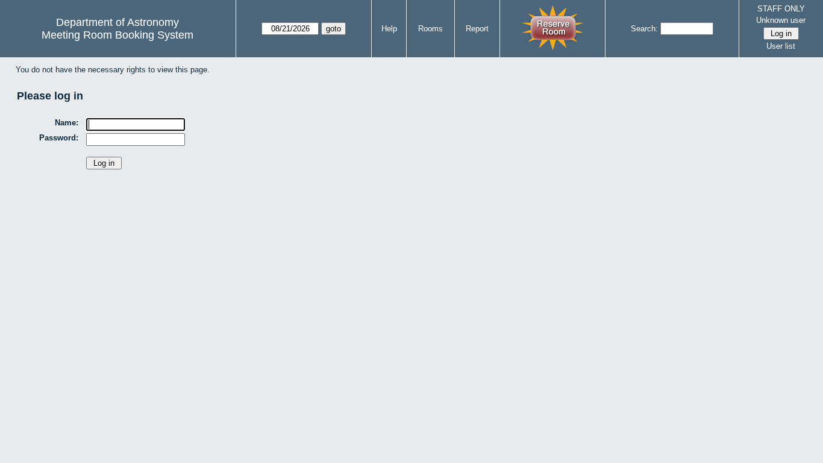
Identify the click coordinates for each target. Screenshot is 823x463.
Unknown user (781, 20)
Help (389, 28)
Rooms (430, 28)
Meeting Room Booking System (117, 35)
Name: (66, 122)
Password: (58, 137)
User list (780, 46)
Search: (644, 28)
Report (477, 28)
